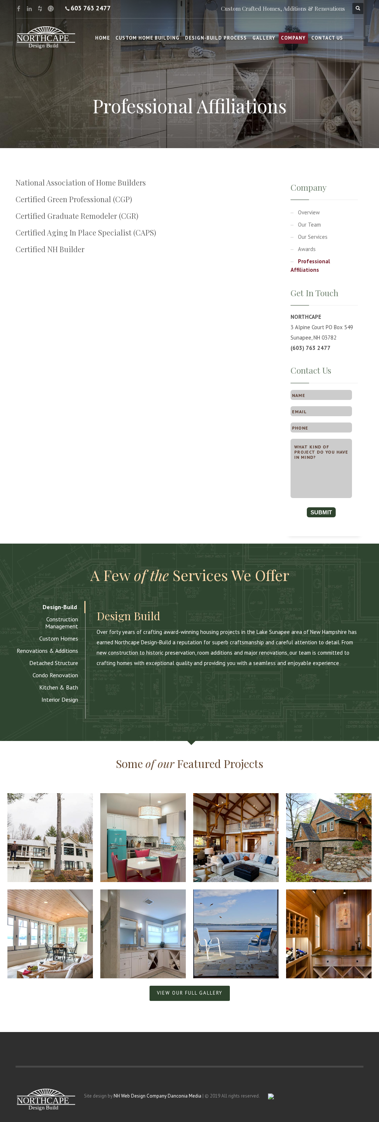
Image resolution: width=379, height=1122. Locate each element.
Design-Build (60, 607)
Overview (309, 212)
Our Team (309, 224)
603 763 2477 (91, 8)
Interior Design (59, 699)
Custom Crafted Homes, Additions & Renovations (283, 8)
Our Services (313, 236)
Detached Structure (53, 663)
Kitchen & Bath (58, 687)
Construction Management (61, 622)
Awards (307, 249)
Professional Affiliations (310, 265)
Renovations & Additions (47, 650)
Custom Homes (58, 638)
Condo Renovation (55, 675)
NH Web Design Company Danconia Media (157, 1096)
